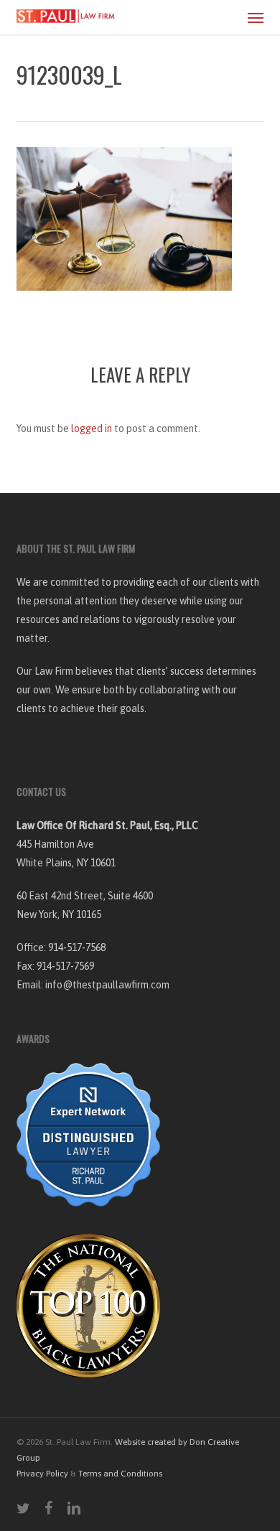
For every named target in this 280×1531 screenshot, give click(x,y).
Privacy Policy (42, 1474)
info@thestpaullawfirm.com (107, 985)
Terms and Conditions (120, 1474)
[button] (255, 17)
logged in (91, 428)
